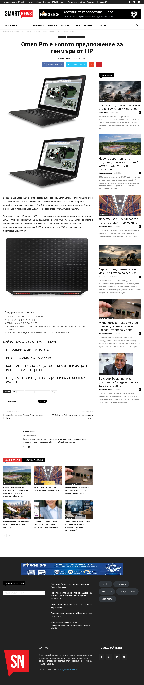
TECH (23, 25)
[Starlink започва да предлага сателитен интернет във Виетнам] (17, 509)
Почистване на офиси (76, 2)
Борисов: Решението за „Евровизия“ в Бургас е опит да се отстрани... (118, 382)
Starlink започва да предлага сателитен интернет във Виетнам (16, 524)
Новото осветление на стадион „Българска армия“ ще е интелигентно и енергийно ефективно (71, 596)
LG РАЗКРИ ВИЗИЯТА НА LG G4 (22, 320)
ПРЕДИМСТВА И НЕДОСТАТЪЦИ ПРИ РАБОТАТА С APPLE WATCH (38, 333)
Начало (6, 31)
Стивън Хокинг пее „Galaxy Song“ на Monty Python (23, 416)
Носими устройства (73, 484)
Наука (51, 25)
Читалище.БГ (102, 2)
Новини (63, 2)
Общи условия (127, 591)
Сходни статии (12, 460)
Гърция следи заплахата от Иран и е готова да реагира (118, 271)
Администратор (105, 173)
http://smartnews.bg (29, 435)
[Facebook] (125, 2)
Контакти (107, 591)
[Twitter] (134, 2)
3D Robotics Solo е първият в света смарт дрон (72, 416)
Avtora (31, 2)
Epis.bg (38, 2)
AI (77, 25)
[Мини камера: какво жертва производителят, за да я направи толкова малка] (79, 475)
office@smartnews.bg (68, 669)
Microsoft (15, 31)
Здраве (104, 25)
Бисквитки (107, 598)
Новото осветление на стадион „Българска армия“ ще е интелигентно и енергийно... (118, 164)
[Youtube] (139, 2)
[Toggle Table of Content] (87, 312)
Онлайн (88, 25)
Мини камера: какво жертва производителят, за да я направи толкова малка (77, 490)
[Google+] (129, 2)
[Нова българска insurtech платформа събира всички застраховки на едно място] (48, 509)
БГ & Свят (10, 25)
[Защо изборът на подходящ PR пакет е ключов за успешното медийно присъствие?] (79, 509)
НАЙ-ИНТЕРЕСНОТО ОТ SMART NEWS (25, 317)
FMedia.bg (90, 2)
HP (14, 392)
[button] (137, 25)
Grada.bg (46, 2)
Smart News (65, 58)
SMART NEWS (47, 341)
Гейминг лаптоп (42, 392)
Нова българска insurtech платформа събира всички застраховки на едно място (46, 524)
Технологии (80, 37)
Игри (54, 392)
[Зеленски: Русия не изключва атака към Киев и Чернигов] (120, 91)
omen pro (29, 392)
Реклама (121, 583)
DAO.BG (55, 2)
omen (20, 392)
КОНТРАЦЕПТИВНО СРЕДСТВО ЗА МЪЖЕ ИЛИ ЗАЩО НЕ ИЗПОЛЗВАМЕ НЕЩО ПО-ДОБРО (46, 328)
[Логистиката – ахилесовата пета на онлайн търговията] (48, 475)
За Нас (105, 583)
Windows (25, 31)
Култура (37, 25)
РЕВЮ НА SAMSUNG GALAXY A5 (22, 323)
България (103, 265)
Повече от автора (33, 460)
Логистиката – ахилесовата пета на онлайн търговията (118, 220)
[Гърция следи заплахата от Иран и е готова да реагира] (120, 255)
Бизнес (65, 25)
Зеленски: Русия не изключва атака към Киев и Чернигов (120, 106)
